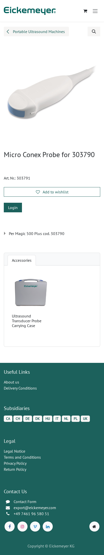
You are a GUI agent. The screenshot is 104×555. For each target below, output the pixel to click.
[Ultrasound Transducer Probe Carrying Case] (31, 293)
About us (11, 382)
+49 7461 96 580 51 (31, 513)
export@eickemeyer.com (35, 507)
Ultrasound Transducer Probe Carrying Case (26, 320)
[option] (52, 306)
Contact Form (25, 501)
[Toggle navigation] (95, 11)
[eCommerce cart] (85, 11)
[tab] (22, 260)
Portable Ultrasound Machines (38, 31)
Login (13, 207)
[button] (94, 31)
